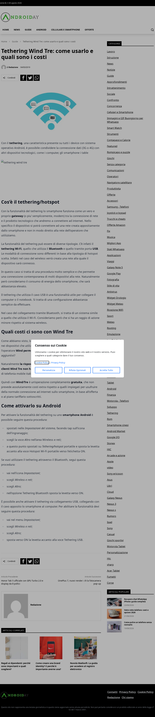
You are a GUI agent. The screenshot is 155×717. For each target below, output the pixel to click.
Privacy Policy (58, 362)
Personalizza (48, 370)
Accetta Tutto (106, 370)
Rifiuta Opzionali (77, 370)
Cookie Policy (42, 362)
